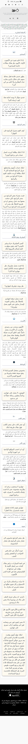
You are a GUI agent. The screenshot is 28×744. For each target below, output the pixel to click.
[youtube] (9, 5)
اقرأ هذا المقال (16, 142)
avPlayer (14, 387)
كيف (10, 713)
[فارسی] (17, 27)
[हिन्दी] (17, 25)
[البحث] (13, 18)
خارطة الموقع (15, 109)
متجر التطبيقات (12, 711)
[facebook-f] (22, 5)
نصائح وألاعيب (22, 713)
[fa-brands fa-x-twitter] (19, 5)
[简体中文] (21, 24)
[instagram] (12, 5)
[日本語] (2, 25)
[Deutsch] (25, 25)
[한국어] (24, 27)
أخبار (25, 711)
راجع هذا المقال (22, 228)
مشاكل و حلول (15, 713)
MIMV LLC (23, 703)
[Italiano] (6, 25)
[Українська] (14, 28)
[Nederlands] (16, 24)
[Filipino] (7, 24)
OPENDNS (6, 469)
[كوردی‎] (20, 27)
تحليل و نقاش (6, 711)
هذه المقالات (17, 70)
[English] (11, 24)
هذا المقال (13, 185)
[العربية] (25, 24)
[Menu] (17, 18)
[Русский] (4, 27)
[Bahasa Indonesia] (12, 25)
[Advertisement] (14, 730)
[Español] (22, 28)
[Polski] (13, 27)
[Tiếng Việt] (6, 28)
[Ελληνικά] (21, 25)
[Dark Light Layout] (10, 18)
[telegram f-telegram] (16, 5)
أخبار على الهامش (20, 711)
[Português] (8, 27)
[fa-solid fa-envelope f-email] (6, 5)
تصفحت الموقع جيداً (10, 111)
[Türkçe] (18, 28)
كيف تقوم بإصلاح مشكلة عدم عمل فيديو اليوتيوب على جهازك (14, 409)
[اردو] (9, 28)
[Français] (3, 24)
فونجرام (6, 713)
